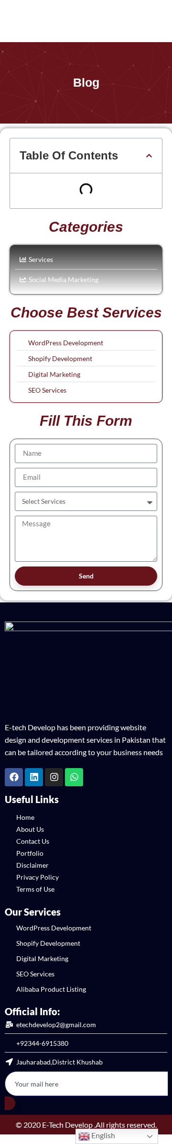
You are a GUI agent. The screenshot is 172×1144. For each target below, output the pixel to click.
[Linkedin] (34, 777)
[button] (149, 155)
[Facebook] (14, 777)
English (102, 1135)
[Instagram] (54, 777)
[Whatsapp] (74, 777)
